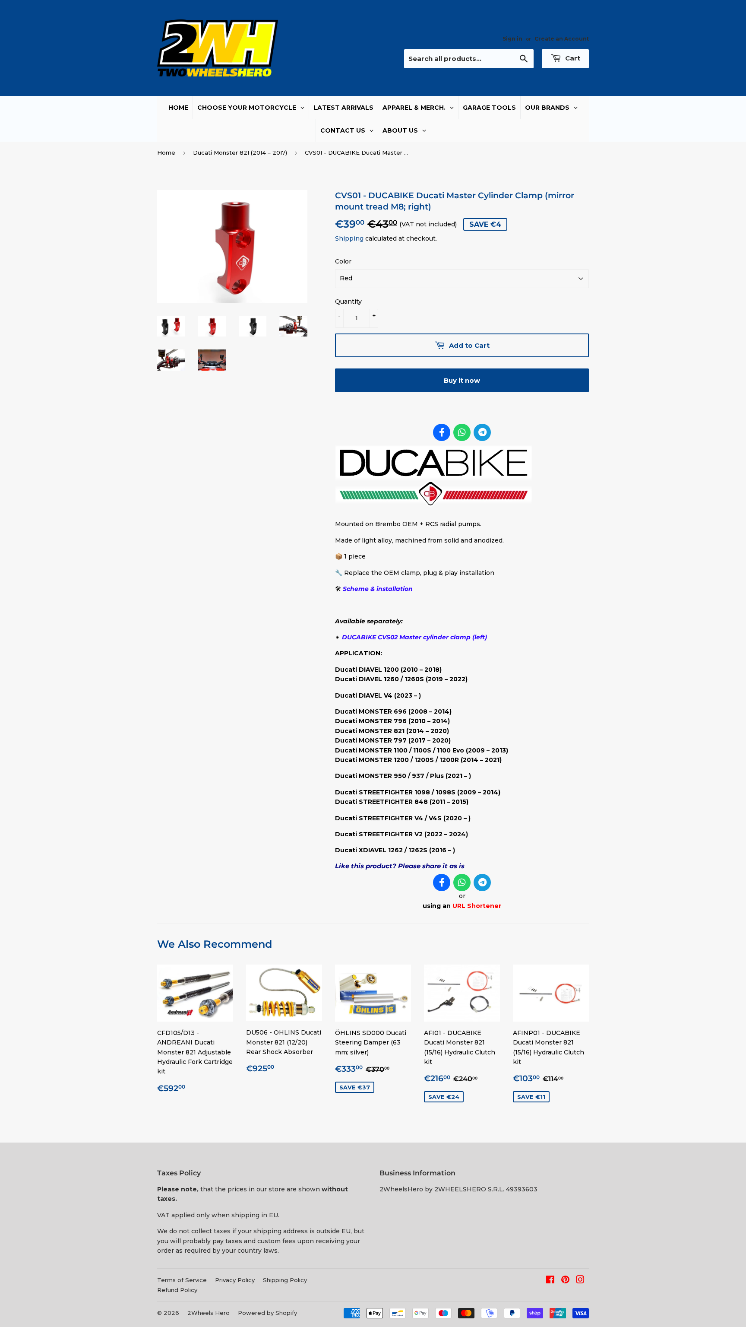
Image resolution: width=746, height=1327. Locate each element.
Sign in (512, 38)
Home (166, 152)
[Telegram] (482, 432)
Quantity (348, 301)
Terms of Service (182, 1279)
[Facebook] (441, 432)
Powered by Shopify (267, 1312)
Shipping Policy (285, 1279)
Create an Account (561, 38)
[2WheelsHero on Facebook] (550, 1281)
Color (343, 261)
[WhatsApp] (462, 432)
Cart (571, 58)
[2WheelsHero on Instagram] (580, 1281)
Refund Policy (177, 1289)
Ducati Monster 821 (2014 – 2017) (240, 152)
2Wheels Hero (208, 1312)
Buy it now (462, 380)
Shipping (349, 238)
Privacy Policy (235, 1279)
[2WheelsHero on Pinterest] (565, 1281)
